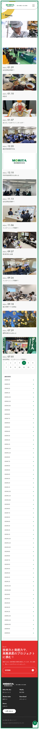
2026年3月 (7, 384)
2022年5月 (7, 564)
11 (24, 367)
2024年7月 (7, 461)
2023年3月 (7, 525)
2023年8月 (7, 508)
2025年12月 (8, 397)
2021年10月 (8, 590)
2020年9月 (7, 628)
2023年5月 (7, 517)
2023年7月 (7, 513)
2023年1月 (7, 534)
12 (28, 367)
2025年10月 (8, 405)
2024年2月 (7, 483)
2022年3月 (7, 573)
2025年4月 (7, 431)
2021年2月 (7, 607)
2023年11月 (8, 495)
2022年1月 (7, 581)
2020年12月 (8, 616)
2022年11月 (8, 543)
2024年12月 (8, 448)
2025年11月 (8, 401)
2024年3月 (7, 478)
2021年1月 (7, 611)
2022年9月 (7, 551)
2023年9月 (7, 504)
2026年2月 (7, 388)
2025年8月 (7, 414)
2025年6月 (7, 423)
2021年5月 (7, 598)
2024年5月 (7, 470)
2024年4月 (7, 474)
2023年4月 (7, 521)
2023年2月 (7, 530)
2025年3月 (7, 435)
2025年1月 (7, 444)
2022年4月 (7, 568)
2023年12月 (8, 491)
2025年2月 (7, 440)
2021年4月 (7, 603)
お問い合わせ (9, 711)
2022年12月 (8, 538)
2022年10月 (8, 547)
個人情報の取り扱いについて (10, 720)
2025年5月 (7, 427)
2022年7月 (7, 560)
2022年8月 (7, 555)
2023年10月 (8, 500)
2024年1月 (7, 487)
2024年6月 (7, 465)
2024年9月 (7, 457)
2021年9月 (7, 594)
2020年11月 (8, 620)
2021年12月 (8, 586)
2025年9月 (7, 410)
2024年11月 (8, 453)
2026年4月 (7, 380)
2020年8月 (7, 633)
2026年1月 (7, 392)
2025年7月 (7, 418)
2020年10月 (8, 624)
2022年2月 (7, 577)
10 (19, 367)
